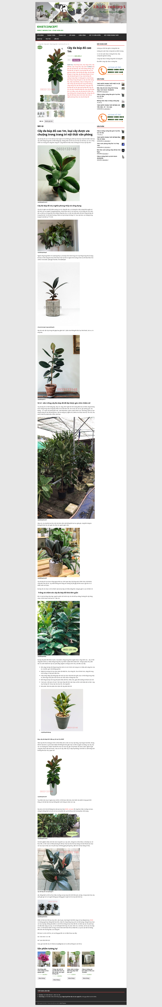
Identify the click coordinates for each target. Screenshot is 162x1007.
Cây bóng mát (78, 64)
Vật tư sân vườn (95, 35)
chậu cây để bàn (74, 82)
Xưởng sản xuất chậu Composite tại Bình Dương (110, 51)
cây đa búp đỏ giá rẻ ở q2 (74, 76)
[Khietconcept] (81, 22)
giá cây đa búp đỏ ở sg (84, 87)
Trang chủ (62, 35)
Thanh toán (51, 35)
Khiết (91, 920)
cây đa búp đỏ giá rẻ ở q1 (86, 74)
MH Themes (63, 1003)
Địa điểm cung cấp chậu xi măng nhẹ (107, 61)
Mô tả (41, 121)
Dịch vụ (39, 39)
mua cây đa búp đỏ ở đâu (83, 91)
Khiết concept (69, 809)
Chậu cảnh (82, 35)
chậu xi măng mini (85, 82)
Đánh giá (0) (48, 121)
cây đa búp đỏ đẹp (81, 72)
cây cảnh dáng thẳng (85, 68)
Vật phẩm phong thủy (111, 35)
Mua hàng (76, 60)
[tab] (41, 121)
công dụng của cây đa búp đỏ (76, 85)
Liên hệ (56, 39)
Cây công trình (87, 64)
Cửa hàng (40, 35)
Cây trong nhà (53, 44)
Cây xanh (72, 35)
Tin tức (48, 39)
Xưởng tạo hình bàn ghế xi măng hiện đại (108, 48)
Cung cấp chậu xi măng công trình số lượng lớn (110, 58)
